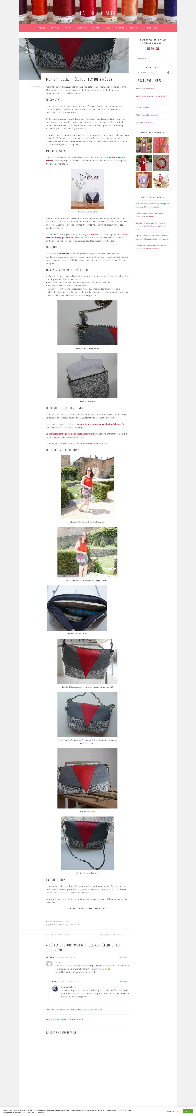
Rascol (94, 234)
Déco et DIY (81, 28)
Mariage (95, 28)
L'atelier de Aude (98, 12)
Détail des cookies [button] (173, 1111)
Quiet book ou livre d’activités (147, 115)
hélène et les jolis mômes (67, 924)
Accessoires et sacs (63, 921)
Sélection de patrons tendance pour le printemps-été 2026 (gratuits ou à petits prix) (151, 226)
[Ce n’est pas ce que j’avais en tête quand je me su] (144, 163)
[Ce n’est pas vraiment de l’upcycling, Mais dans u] (144, 180)
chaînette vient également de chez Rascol (68, 433)
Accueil (42, 28)
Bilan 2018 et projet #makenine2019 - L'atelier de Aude (78, 1009)
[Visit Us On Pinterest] (157, 50)
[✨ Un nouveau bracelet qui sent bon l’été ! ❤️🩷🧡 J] (161, 163)
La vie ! (108, 28)
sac (78, 924)
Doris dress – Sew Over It (58, 935)
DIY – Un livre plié (142, 107)
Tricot (68, 28)
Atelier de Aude (150, 28)
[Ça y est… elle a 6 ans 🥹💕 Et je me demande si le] (161, 145)
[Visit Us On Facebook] (148, 50)
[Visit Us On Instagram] (153, 50)
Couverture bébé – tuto (144, 123)
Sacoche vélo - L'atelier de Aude (69, 1019)
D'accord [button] (188, 1111)
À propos (120, 28)
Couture (55, 28)
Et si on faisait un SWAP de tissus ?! (112, 935)
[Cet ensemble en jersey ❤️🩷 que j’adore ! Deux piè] (161, 180)
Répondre (123, 957)
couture (54, 924)
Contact (134, 28)
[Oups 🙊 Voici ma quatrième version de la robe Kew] (144, 145)
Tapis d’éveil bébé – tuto (145, 88)
